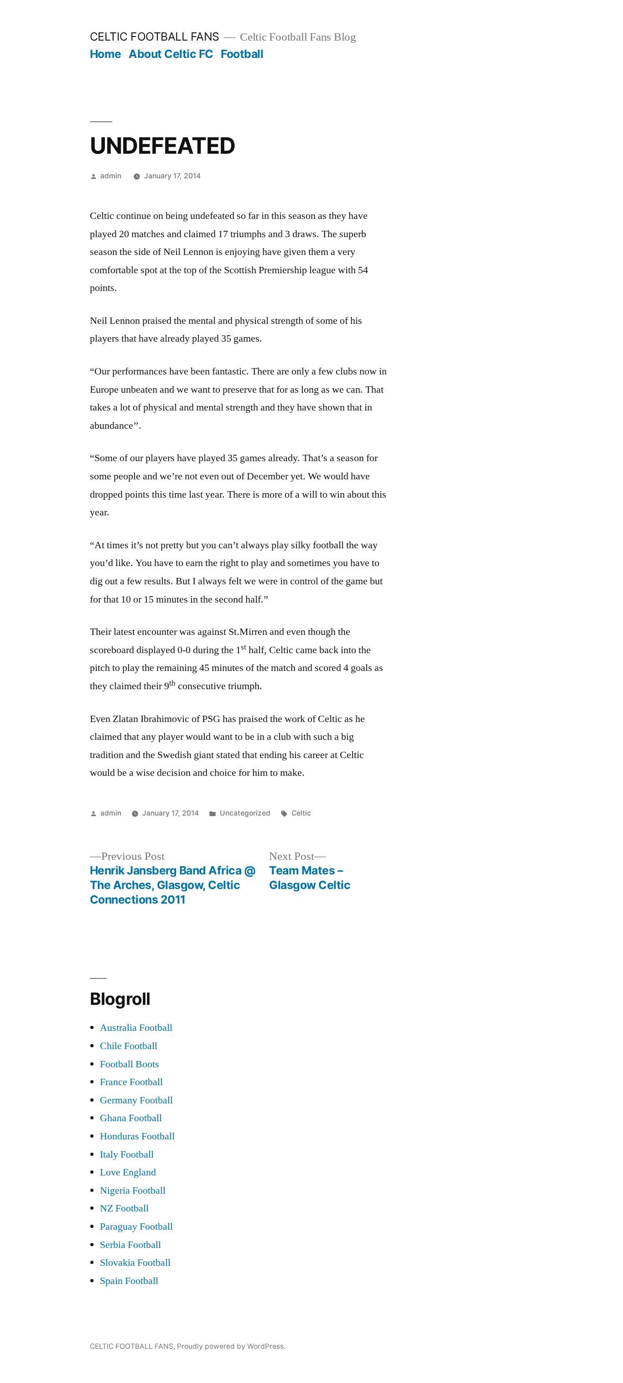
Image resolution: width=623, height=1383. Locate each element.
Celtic (301, 813)
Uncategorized (245, 813)
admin (110, 176)
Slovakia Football (135, 1262)
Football (242, 54)
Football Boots (129, 1064)
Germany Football (136, 1100)
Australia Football (136, 1027)
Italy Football (127, 1154)
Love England (128, 1172)
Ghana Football (131, 1118)
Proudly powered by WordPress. (231, 1346)
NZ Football (124, 1208)
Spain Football (129, 1280)
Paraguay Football (136, 1226)
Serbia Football (130, 1244)
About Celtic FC (171, 54)
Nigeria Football (133, 1190)
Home (105, 54)
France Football (131, 1082)
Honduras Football (137, 1136)
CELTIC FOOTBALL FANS (154, 36)
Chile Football (128, 1046)
